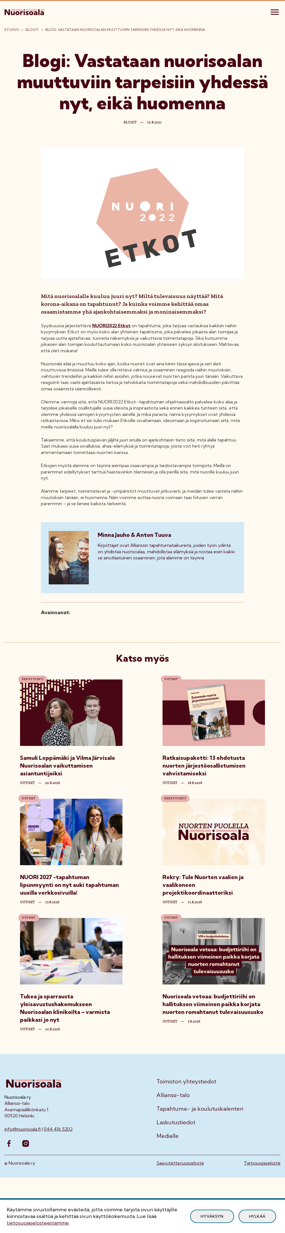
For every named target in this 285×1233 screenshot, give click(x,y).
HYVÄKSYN (212, 1216)
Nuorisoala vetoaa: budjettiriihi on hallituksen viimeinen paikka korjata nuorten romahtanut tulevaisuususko (213, 1004)
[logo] (24, 11)
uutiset (27, 783)
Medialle (167, 1136)
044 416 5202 (58, 1129)
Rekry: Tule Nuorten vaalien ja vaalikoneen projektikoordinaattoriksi (203, 885)
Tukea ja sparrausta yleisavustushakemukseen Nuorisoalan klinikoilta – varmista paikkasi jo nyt (65, 1008)
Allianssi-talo (173, 1095)
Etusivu (11, 30)
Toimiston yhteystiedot (186, 1081)
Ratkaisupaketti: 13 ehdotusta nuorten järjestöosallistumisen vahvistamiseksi (204, 765)
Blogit (32, 30)
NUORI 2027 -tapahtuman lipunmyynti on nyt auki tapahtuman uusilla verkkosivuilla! (69, 885)
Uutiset (171, 679)
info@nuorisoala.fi (22, 1129)
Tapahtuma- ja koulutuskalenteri (199, 1108)
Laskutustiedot (175, 1122)
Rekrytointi (33, 679)
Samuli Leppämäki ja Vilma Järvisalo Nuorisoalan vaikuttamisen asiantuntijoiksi (67, 765)
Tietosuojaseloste (262, 1163)
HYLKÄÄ (257, 1216)
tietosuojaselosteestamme (38, 1223)
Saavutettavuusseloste (180, 1163)
